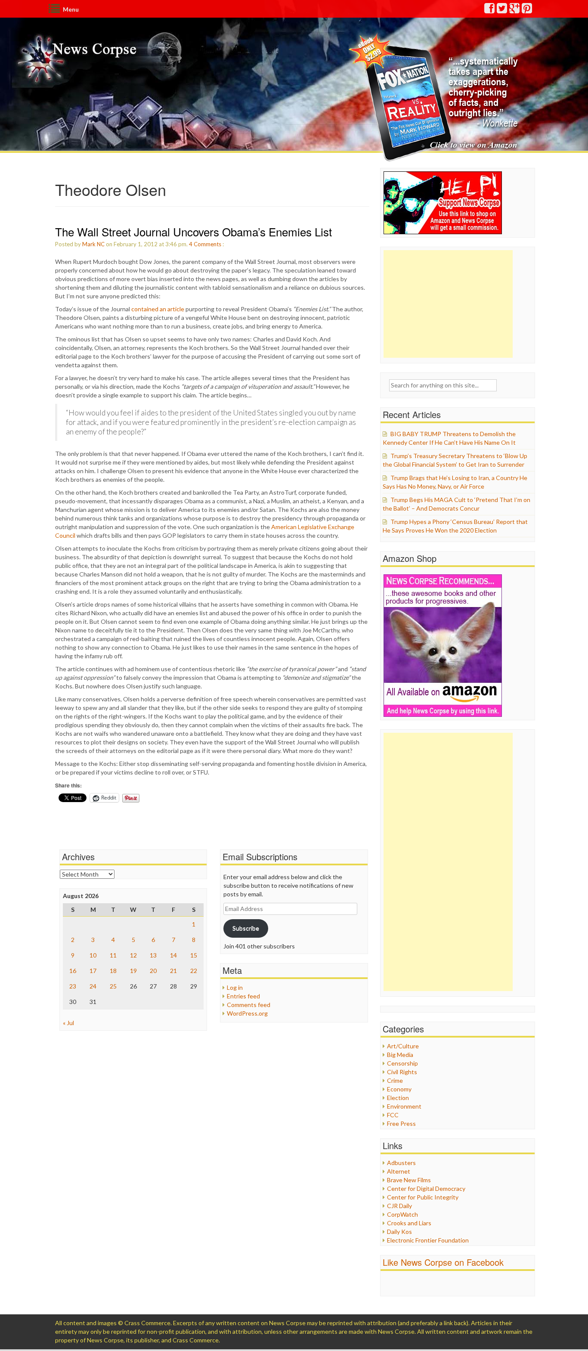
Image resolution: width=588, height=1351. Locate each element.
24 (93, 986)
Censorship (402, 1063)
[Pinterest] (527, 10)
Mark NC (93, 244)
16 (72, 970)
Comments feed (248, 1004)
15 (193, 955)
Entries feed (243, 996)
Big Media (400, 1054)
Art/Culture (403, 1046)
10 (93, 955)
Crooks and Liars (409, 1223)
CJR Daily (399, 1205)
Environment (404, 1106)
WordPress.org (247, 1013)
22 (193, 970)
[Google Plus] (514, 10)
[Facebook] (489, 10)
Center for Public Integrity (422, 1197)
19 (133, 970)
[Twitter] (502, 10)
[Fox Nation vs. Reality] (435, 96)
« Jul (68, 1022)
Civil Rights (402, 1071)
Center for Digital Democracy (426, 1188)
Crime (395, 1080)
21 (173, 970)
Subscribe (245, 928)
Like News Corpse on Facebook (443, 1262)
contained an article (157, 309)
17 (93, 970)
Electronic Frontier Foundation (428, 1240)
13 (153, 955)
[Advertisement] (448, 304)
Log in (235, 987)
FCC (393, 1115)
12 (133, 955)
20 (153, 970)
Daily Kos (399, 1231)
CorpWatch (402, 1214)
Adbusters (401, 1162)
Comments (207, 244)
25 (113, 986)
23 (72, 986)
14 (173, 955)
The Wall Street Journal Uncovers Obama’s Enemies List (193, 231)
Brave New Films (409, 1180)
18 (113, 970)
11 (113, 955)
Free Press (401, 1123)
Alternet (398, 1171)
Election (398, 1097)
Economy (399, 1089)
